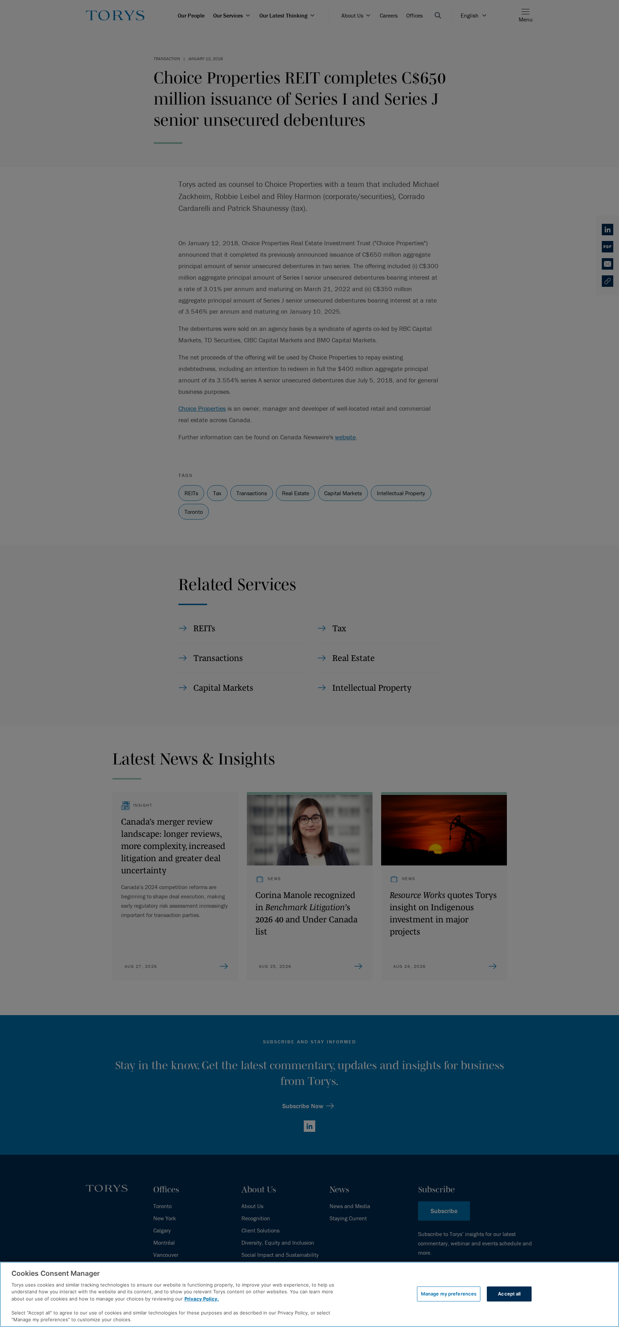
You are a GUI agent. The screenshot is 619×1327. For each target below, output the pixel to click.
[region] (309, 1294)
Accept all (509, 1294)
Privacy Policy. (201, 1299)
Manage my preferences (449, 1294)
